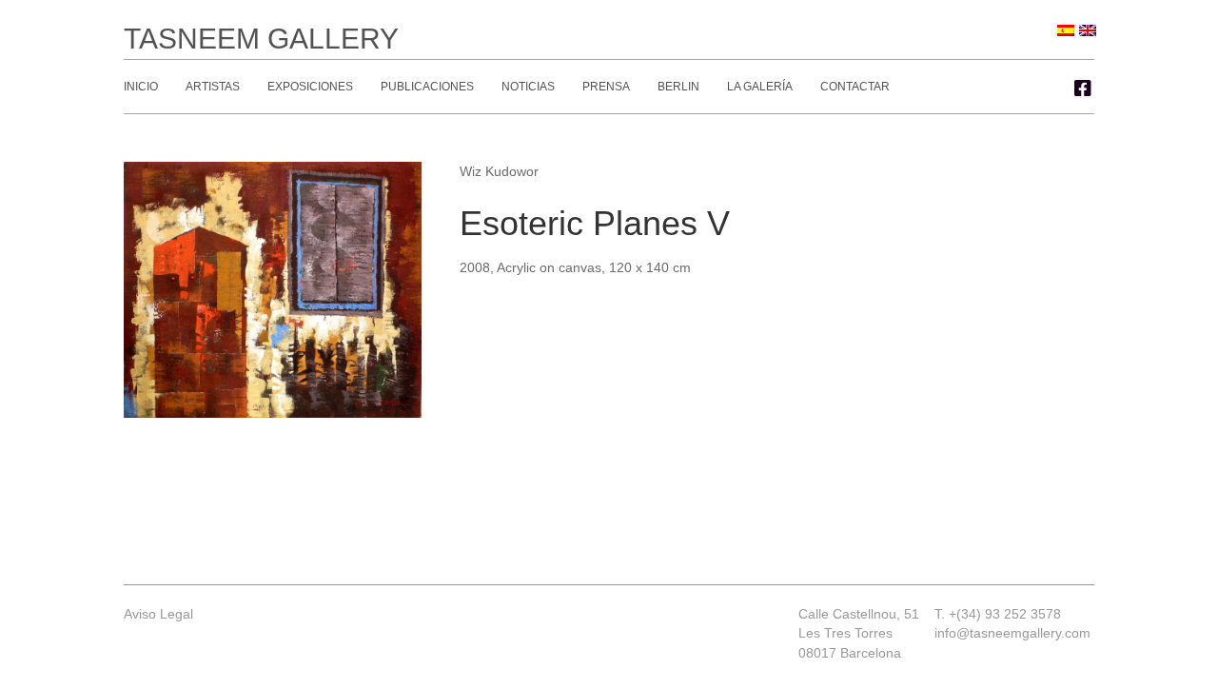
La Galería (760, 86)
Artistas (213, 86)
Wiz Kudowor (499, 171)
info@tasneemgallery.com (1012, 632)
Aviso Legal (158, 613)
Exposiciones (310, 86)
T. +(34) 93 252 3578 (997, 613)
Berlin (678, 86)
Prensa (606, 86)
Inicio (141, 86)
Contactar (855, 86)
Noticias (528, 86)
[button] (1082, 88)
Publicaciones (427, 86)
